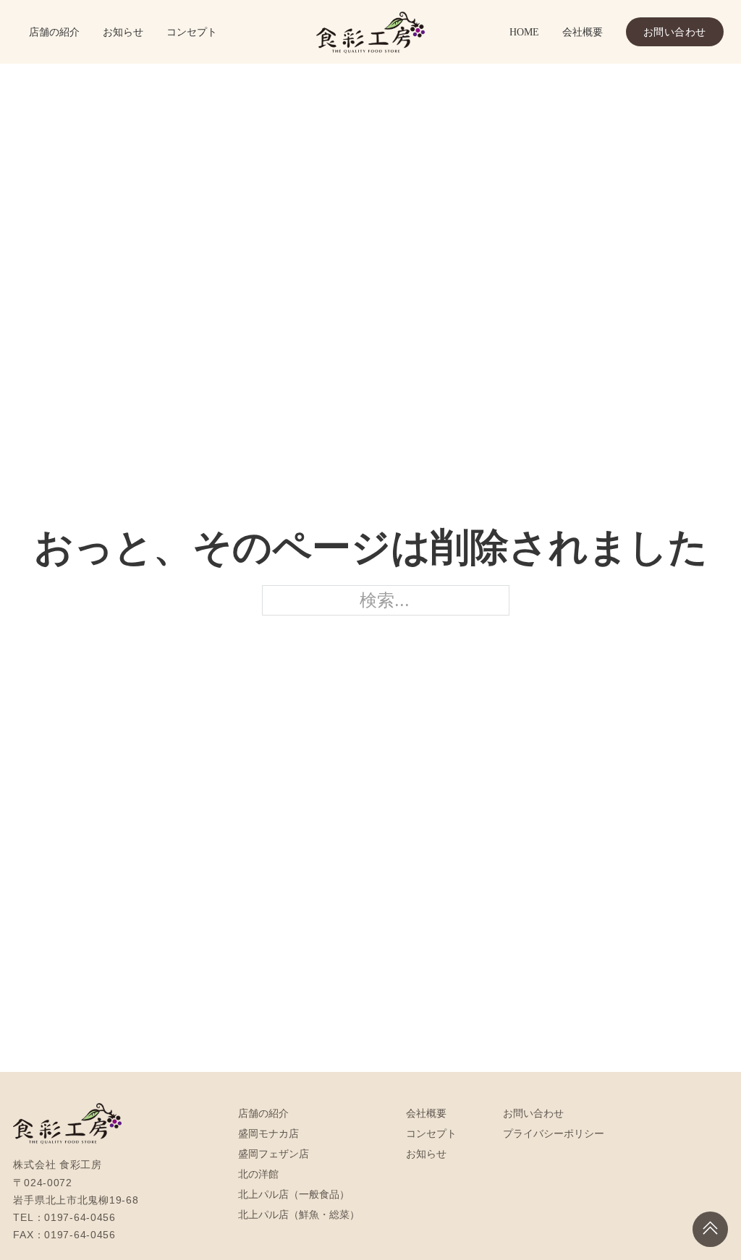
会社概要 (582, 32)
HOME (524, 32)
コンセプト (191, 32)
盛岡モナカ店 (268, 1133)
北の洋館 (258, 1174)
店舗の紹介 (54, 32)
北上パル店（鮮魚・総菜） (299, 1214)
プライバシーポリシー (553, 1133)
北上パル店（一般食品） (294, 1194)
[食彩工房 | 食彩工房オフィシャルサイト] (370, 32)
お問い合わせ (674, 32)
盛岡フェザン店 (273, 1153)
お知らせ (123, 32)
